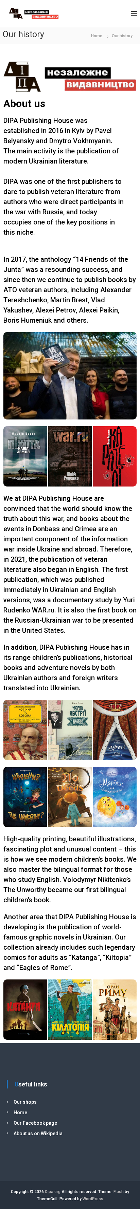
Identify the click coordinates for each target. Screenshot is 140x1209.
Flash (118, 1191)
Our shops (25, 1102)
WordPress (93, 1198)
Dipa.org (52, 1191)
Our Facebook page (35, 1123)
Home (20, 1112)
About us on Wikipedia (38, 1133)
